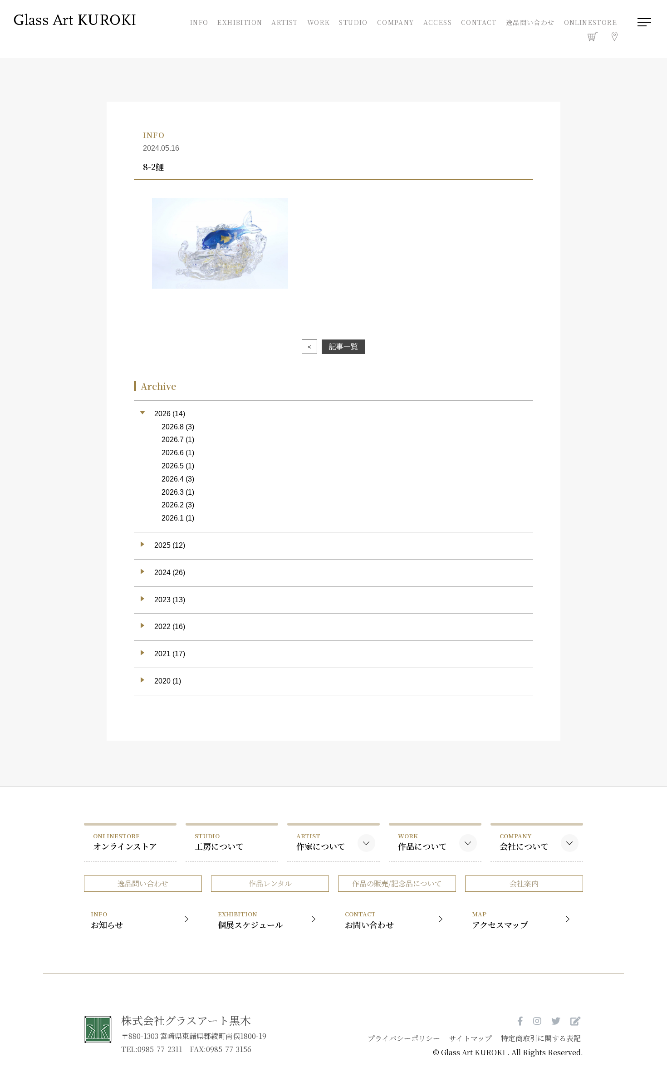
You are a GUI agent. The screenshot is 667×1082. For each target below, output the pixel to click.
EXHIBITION (239, 21)
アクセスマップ (500, 920)
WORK (319, 21)
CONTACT (479, 21)
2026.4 (173, 479)
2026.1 (173, 518)
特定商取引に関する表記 (541, 1038)
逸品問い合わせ (530, 22)
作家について (320, 841)
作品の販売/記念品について (397, 883)
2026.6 (173, 453)
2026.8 (173, 427)
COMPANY (395, 21)
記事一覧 (343, 346)
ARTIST (284, 21)
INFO (199, 21)
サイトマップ (470, 1038)
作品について (422, 841)
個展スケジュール (250, 920)
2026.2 (173, 505)
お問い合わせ (369, 920)
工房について (219, 841)
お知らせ (107, 920)
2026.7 (173, 439)
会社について (524, 841)
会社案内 (524, 883)
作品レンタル (270, 883)
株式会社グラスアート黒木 (186, 1020)
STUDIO (353, 21)
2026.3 (173, 492)
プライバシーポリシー (404, 1038)
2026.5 (173, 466)
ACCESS (437, 21)
